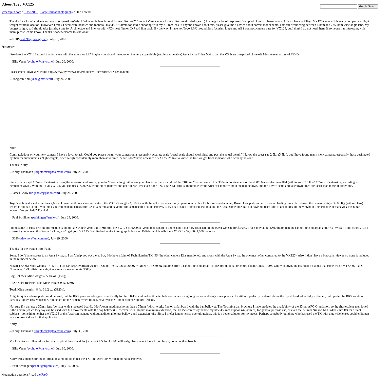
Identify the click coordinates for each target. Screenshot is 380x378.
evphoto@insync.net (40, 61)
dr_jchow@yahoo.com (44, 193)
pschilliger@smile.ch (45, 217)
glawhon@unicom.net (34, 238)
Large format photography (56, 12)
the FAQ (42, 374)
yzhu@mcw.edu (41, 79)
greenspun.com (11, 12)
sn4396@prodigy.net (33, 39)
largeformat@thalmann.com (52, 172)
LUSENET (31, 12)
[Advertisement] (190, 115)
